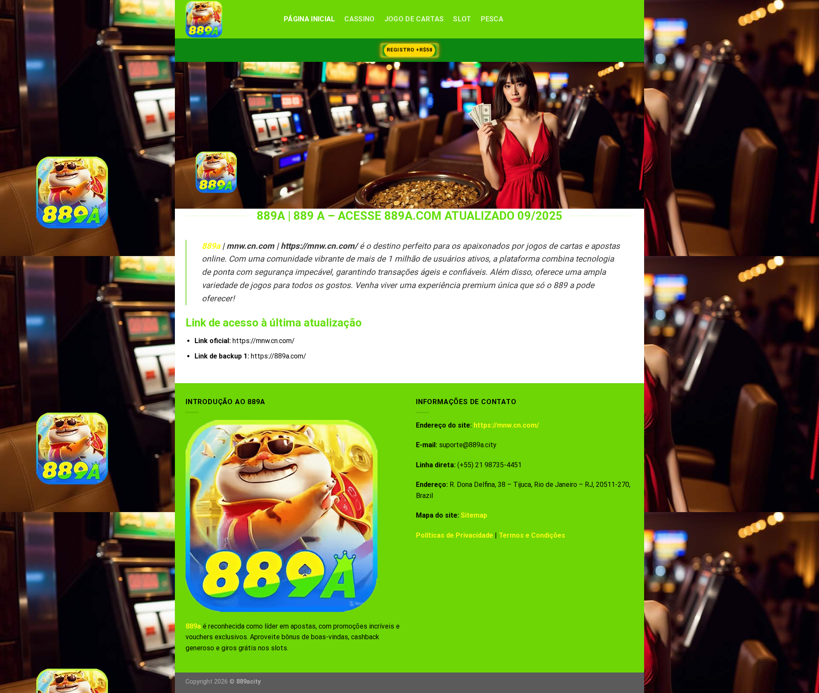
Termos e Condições (532, 535)
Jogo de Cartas (414, 19)
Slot (462, 19)
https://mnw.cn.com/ (506, 425)
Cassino (359, 19)
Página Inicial (309, 19)
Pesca (492, 19)
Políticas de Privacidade (454, 535)
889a (211, 246)
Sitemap (474, 515)
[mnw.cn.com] (228, 19)
